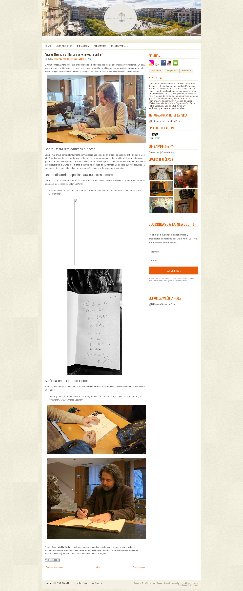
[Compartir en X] (52, 560)
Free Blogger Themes (189, 583)
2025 (59, 59)
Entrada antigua (139, 567)
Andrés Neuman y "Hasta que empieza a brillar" (74, 54)
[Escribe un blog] (49, 560)
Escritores (83, 59)
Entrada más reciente (54, 567)
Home (48, 46)
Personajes (100, 46)
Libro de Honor (64, 46)
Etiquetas (171, 70)
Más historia (119, 46)
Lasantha (175, 583)
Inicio (98, 567)
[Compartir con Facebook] (55, 560)
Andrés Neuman (70, 59)
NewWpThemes (148, 583)
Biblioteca (83, 46)
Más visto (156, 70)
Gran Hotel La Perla (71, 583)
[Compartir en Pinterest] (58, 560)
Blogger (98, 583)
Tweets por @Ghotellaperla (161, 152)
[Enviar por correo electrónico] (46, 560)
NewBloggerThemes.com (188, 585)
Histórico (186, 70)
